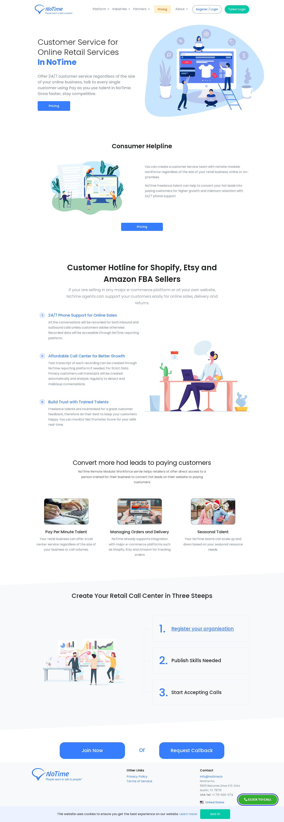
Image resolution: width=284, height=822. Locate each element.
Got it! (215, 814)
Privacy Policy (137, 776)
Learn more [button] (188, 814)
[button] (101, 9)
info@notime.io (211, 776)
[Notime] (61, 9)
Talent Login (237, 9)
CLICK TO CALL (259, 799)
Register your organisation (202, 628)
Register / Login (207, 9)
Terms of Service (139, 781)
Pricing (162, 9)
